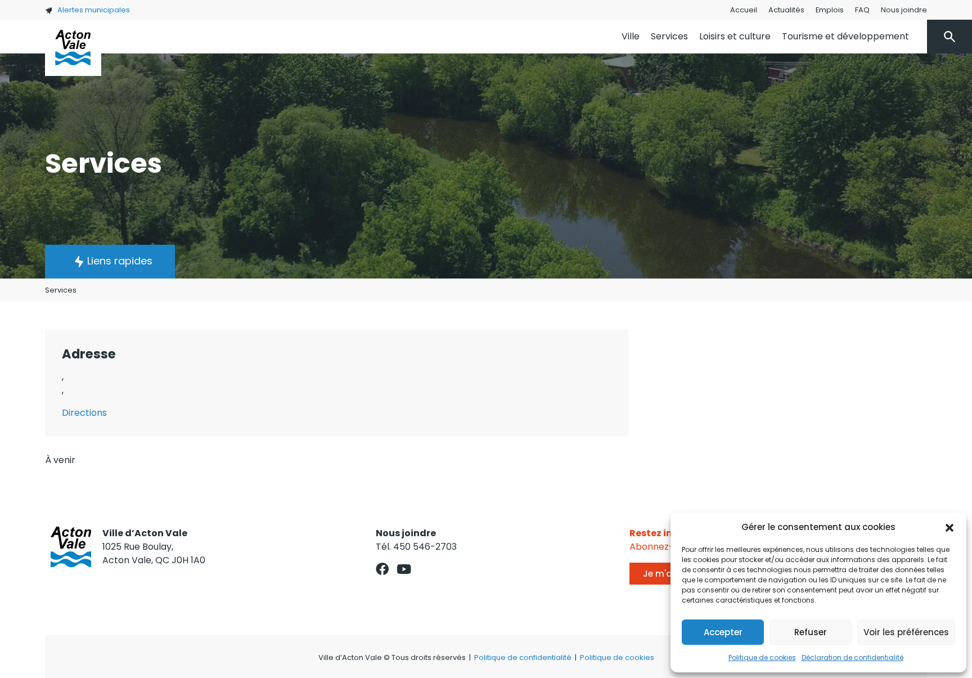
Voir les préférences (906, 632)
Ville (631, 36)
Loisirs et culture (735, 36)
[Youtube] (404, 569)
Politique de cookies (762, 657)
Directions (84, 412)
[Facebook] (382, 569)
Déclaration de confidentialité (852, 657)
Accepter (723, 632)
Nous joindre (904, 10)
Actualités (786, 10)
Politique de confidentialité (523, 657)
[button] (949, 527)
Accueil (743, 10)
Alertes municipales (93, 10)
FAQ (862, 10)
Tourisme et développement (845, 36)
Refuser (810, 632)
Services (669, 36)
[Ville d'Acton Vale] (73, 48)
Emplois (830, 10)
